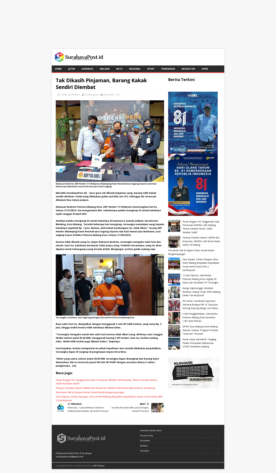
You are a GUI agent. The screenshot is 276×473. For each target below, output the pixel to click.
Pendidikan (168, 68)
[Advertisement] (138, 22)
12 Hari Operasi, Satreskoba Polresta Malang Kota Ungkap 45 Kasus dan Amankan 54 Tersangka (200, 279)
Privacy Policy (146, 435)
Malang (105, 68)
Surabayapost (91, 94)
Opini (205, 68)
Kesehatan (188, 68)
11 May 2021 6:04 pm (70, 94)
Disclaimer (145, 440)
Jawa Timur (109, 94)
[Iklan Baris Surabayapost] (193, 386)
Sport (151, 68)
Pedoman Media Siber (151, 430)
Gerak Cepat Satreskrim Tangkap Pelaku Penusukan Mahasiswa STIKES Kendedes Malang (199, 343)
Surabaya (87, 68)
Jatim (71, 68)
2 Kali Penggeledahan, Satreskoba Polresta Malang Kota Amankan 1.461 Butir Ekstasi (200, 317)
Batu (119, 68)
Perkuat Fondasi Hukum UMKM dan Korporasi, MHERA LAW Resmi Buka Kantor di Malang (201, 241)
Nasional (135, 68)
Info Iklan (144, 450)
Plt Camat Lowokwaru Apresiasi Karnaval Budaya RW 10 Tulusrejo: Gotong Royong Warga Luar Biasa (200, 304)
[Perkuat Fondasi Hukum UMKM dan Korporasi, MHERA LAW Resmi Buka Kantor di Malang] (174, 242)
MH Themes (99, 465)
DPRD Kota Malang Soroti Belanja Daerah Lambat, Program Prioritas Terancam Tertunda (200, 330)
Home (58, 68)
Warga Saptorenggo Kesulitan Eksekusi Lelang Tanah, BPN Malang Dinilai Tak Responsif (201, 292)
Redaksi (144, 445)
